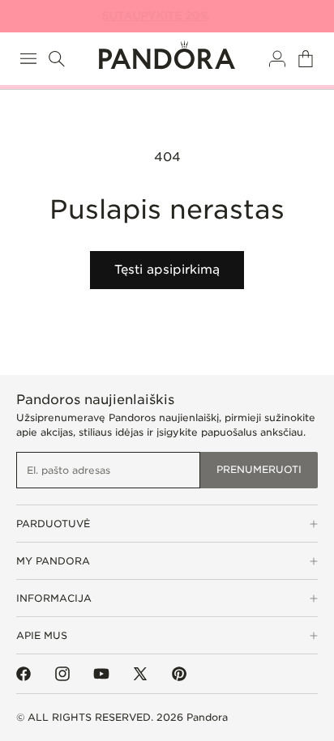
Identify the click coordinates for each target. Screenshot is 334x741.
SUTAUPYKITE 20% (158, 16)
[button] (28, 58)
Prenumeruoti (259, 469)
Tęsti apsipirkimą (167, 269)
